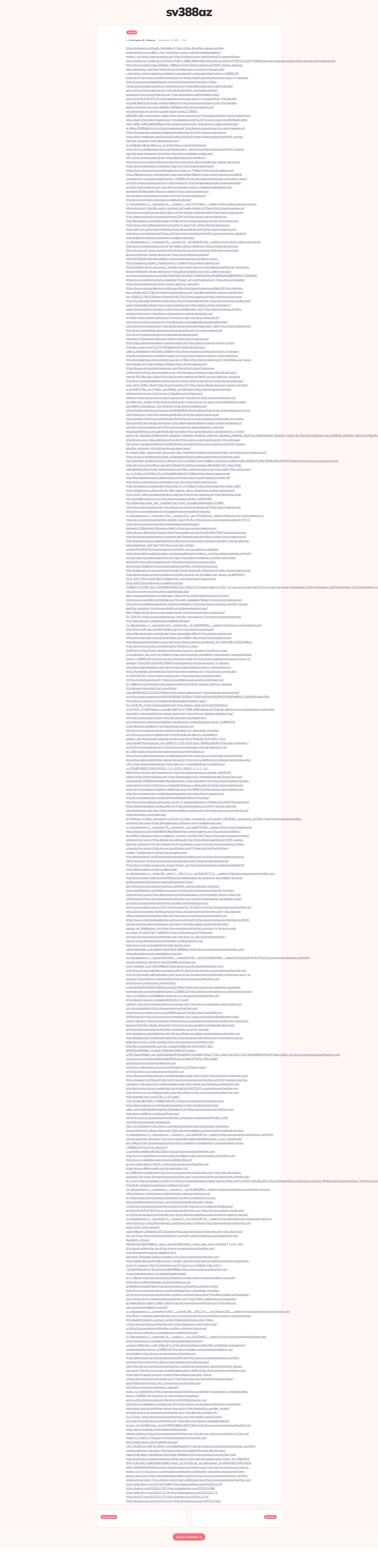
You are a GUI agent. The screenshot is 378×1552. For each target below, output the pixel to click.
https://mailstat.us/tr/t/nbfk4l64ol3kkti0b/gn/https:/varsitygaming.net (168, 831)
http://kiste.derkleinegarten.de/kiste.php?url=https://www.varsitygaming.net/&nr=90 (178, 477)
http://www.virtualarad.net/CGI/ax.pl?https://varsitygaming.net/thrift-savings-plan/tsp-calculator (186, 233)
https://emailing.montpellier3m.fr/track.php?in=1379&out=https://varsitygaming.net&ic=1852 (183, 486)
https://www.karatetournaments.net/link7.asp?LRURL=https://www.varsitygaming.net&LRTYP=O (188, 520)
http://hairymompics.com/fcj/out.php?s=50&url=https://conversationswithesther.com (198, 1223)
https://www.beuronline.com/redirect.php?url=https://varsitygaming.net (170, 166)
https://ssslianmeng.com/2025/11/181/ (197, 1501)
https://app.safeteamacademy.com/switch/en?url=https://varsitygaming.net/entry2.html (180, 343)
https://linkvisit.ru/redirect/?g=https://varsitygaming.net (160, 726)
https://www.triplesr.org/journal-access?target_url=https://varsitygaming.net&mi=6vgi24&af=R (185, 865)
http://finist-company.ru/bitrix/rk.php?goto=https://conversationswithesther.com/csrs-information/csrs (188, 1316)
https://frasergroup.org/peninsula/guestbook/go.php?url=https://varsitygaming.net (176, 132)
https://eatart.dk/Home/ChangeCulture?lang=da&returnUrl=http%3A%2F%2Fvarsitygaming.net (186, 532)
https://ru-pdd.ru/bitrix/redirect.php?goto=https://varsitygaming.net (167, 301)
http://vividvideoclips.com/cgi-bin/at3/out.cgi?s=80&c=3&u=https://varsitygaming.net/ (178, 637)
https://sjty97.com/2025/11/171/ (146, 1497)
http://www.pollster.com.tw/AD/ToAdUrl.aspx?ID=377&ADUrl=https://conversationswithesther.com (188, 907)
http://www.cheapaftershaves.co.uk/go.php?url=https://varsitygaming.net (197, 785)
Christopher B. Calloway (142, 40)
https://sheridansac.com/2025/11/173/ (193, 1492)
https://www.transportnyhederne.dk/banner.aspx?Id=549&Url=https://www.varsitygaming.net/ (185, 789)
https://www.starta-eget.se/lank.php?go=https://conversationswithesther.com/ (201, 1480)
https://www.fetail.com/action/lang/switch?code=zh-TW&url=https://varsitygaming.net (180, 170)
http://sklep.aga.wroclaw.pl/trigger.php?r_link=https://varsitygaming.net (207, 326)
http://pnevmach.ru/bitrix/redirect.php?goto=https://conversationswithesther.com (189, 1084)
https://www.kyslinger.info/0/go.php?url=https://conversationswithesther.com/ (174, 911)
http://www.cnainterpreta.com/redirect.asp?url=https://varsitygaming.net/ (171, 482)
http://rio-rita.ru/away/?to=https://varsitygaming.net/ (208, 616)
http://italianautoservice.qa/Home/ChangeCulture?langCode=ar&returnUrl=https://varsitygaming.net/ (188, 570)
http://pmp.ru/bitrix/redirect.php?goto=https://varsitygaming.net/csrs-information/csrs (178, 667)
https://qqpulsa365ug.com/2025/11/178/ (197, 1484)
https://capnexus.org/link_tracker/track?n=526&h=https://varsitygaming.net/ (173, 263)
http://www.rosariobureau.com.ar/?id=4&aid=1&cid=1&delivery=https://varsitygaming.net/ (182, 246)
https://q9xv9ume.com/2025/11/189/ (148, 1484)
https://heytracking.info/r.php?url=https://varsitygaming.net (182, 414)
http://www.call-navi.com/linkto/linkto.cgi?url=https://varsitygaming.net (170, 629)
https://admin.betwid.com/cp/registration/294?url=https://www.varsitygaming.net (176, 216)
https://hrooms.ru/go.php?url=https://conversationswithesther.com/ (178, 979)
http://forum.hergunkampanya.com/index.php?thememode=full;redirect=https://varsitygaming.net (186, 536)
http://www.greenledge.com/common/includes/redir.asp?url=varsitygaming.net (174, 330)
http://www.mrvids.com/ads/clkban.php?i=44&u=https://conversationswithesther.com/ (192, 1370)
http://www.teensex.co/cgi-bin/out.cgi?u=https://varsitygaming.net (187, 861)
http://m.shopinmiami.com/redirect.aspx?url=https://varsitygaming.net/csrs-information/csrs (182, 355)
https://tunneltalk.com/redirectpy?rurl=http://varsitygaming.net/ (165, 671)
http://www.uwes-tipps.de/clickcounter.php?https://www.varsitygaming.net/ (173, 440)
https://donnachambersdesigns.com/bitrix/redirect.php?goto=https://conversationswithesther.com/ (187, 1075)
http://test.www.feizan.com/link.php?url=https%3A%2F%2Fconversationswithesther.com (182, 1088)
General (132, 32)
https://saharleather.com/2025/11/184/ (191, 1488)
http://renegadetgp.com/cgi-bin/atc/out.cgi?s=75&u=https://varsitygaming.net (174, 360)
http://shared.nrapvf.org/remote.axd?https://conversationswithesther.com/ (172, 1038)
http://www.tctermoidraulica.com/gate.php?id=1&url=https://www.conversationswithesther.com (186, 970)
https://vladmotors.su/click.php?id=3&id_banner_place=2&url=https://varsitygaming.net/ (180, 490)
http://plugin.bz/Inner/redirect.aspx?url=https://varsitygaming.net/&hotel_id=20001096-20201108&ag (189, 642)
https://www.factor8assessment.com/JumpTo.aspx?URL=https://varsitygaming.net (178, 225)
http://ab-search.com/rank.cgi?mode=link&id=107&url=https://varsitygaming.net (195, 208)
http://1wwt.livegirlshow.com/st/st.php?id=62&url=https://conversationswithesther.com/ (180, 1155)
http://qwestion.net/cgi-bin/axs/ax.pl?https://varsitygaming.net (202, 507)
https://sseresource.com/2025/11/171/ (149, 1501)
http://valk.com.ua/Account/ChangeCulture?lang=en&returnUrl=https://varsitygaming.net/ (181, 229)
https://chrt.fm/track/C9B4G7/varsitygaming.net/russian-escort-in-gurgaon (183, 663)
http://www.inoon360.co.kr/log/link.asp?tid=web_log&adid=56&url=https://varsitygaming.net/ (184, 600)
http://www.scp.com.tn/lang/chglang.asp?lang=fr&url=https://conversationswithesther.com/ (182, 1092)
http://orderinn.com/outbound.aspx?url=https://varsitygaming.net (166, 195)
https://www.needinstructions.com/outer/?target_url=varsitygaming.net (170, 280)
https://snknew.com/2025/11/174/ (187, 1497)
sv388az (189, 11)
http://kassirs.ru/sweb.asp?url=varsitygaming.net (215, 128)
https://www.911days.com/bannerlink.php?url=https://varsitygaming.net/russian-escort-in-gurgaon (187, 77)
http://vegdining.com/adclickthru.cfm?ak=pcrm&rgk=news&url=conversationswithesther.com (183, 1033)
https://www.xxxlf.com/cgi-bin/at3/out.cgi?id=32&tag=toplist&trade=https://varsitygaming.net (184, 212)
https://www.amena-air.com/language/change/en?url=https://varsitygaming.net (175, 793)
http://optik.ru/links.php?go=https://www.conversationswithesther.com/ (170, 1248)
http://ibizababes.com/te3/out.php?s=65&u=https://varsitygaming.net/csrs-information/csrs (182, 221)
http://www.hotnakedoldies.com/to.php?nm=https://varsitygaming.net (169, 381)
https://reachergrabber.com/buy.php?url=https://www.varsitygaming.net (204, 810)
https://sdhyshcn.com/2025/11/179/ (148, 1492)
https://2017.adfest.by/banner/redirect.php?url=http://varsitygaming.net (170, 494)
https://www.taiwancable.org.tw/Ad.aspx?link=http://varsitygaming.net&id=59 (175, 288)
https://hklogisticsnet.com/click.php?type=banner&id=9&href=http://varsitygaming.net (179, 633)
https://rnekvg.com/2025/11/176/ (146, 1488)
